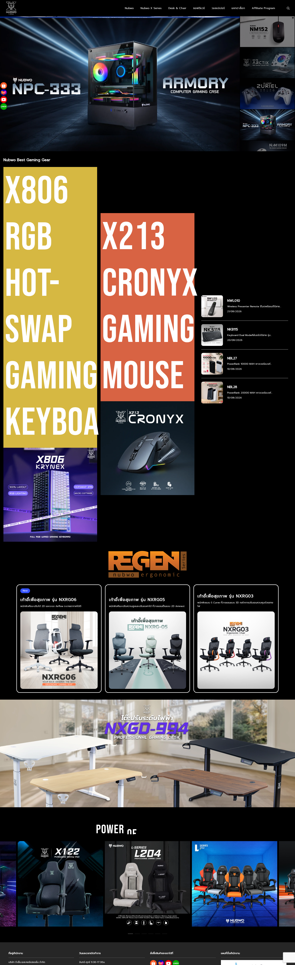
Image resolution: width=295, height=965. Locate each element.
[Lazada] (3, 92)
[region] (147, 884)
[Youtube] (3, 99)
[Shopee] (3, 85)
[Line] (3, 106)
